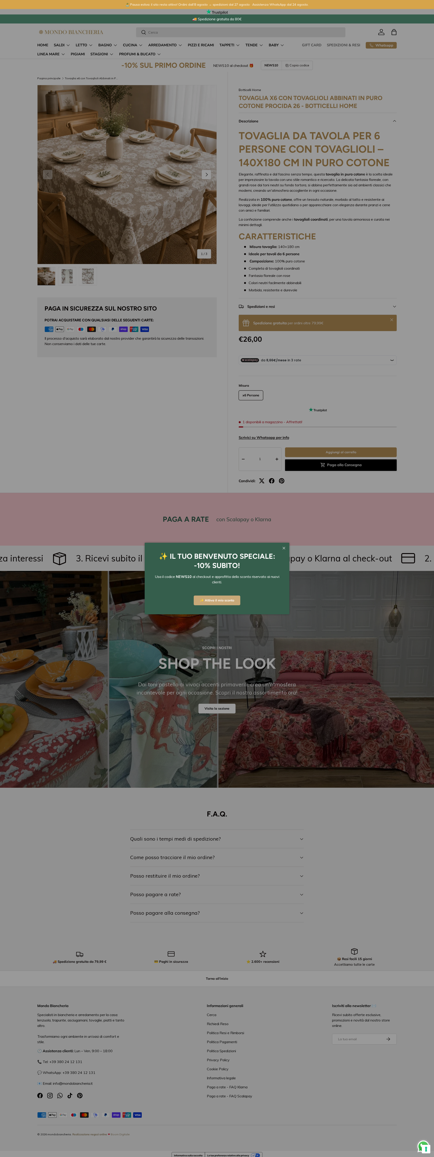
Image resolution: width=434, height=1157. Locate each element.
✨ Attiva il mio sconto (217, 600)
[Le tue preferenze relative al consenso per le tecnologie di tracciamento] (426, 1149)
